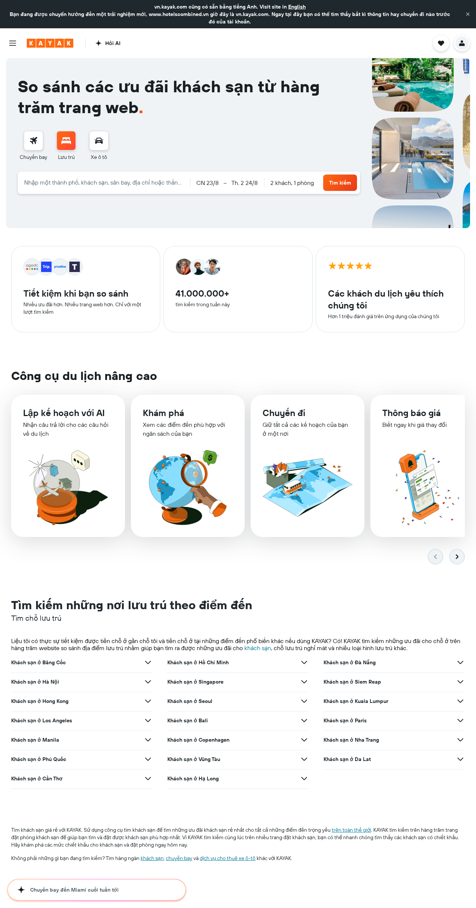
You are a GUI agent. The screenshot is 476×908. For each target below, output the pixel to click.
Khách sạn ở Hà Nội (35, 681)
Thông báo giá (411, 412)
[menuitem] (33, 146)
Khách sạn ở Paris (345, 720)
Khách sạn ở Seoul (189, 701)
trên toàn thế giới (351, 830)
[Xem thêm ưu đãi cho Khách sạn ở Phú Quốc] (148, 759)
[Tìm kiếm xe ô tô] (99, 140)
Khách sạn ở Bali (187, 720)
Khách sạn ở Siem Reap (352, 681)
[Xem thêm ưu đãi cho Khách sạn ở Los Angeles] (148, 720)
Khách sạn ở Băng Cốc (38, 662)
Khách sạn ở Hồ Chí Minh (198, 662)
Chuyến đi (284, 412)
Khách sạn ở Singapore (195, 681)
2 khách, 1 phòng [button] (292, 182)
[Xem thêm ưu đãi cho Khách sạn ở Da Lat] (460, 759)
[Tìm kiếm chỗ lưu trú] (66, 140)
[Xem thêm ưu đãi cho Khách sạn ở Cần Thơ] (148, 778)
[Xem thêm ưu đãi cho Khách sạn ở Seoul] (304, 701)
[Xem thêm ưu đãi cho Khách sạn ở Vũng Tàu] (304, 759)
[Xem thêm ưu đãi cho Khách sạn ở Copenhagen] (304, 739)
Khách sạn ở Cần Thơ (36, 778)
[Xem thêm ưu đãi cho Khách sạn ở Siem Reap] (460, 681)
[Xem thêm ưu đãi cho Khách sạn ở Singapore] (304, 681)
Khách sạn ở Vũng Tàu (193, 759)
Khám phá (163, 412)
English (297, 6)
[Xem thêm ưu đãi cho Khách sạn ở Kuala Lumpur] (460, 701)
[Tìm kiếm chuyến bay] (33, 140)
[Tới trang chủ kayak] (50, 43)
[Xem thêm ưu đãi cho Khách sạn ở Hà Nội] (148, 681)
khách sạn (257, 648)
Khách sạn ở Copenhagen (198, 739)
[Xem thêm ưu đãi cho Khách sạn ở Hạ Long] (304, 778)
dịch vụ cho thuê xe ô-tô (227, 858)
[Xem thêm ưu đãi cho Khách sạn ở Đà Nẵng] (460, 662)
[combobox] (104, 182)
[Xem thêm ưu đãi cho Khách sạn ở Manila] (148, 739)
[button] (468, 14)
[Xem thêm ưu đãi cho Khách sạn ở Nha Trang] (460, 739)
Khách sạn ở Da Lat (347, 759)
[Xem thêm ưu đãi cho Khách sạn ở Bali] (304, 720)
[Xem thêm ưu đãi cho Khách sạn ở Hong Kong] (148, 701)
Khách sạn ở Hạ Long (193, 778)
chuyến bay (179, 858)
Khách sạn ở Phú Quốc (38, 759)
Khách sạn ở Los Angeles (41, 720)
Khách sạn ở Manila (35, 739)
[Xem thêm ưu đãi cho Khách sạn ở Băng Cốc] (148, 662)
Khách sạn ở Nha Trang (351, 739)
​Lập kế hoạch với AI (64, 412)
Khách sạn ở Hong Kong (39, 701)
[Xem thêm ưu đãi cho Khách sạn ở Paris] (460, 720)
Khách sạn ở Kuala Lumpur (356, 701)
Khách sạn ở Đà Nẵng (350, 662)
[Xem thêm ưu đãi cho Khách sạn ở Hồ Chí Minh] (304, 662)
